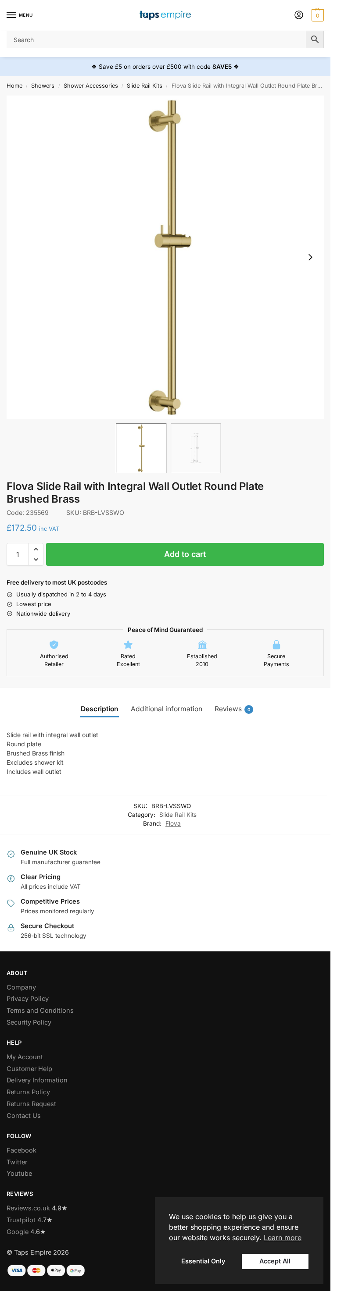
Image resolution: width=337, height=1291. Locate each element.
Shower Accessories (91, 85)
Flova (173, 823)
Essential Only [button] (203, 1261)
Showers (42, 85)
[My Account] (299, 15)
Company (21, 987)
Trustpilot (21, 1220)
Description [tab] (99, 709)
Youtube (19, 1174)
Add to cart (185, 554)
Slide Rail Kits (144, 85)
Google (18, 1232)
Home (14, 85)
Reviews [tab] (233, 709)
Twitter (17, 1162)
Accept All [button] (274, 1261)
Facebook (21, 1150)
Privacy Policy (28, 999)
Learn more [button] (282, 1237)
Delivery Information (37, 1080)
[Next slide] (310, 257)
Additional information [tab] (166, 709)
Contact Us (24, 1116)
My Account (25, 1057)
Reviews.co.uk (28, 1208)
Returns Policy (28, 1092)
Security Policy (29, 1022)
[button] (316, 15)
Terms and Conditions (40, 1010)
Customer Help (29, 1069)
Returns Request (31, 1104)
